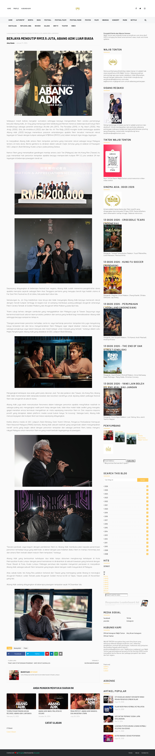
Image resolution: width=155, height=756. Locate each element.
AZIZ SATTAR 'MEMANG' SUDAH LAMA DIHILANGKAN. (127, 717)
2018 (126, 516)
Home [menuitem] (10, 20)
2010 (126, 546)
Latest (106, 671)
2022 (126, 501)
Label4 (106, 586)
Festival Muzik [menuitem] (75, 20)
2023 (126, 498)
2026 (126, 486)
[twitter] (140, 8)
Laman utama (11, 33)
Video (106, 668)
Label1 (106, 580)
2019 (126, 513)
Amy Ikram (10, 43)
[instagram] (144, 8)
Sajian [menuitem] (47, 26)
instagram (130, 621)
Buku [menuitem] (39, 20)
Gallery (106, 666)
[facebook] (136, 8)
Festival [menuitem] (47, 20)
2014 (126, 531)
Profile (16, 8)
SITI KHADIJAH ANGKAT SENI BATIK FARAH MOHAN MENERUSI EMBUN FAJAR (129, 698)
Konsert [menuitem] (115, 20)
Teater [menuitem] (65, 26)
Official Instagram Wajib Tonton (114, 633)
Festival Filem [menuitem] (60, 20)
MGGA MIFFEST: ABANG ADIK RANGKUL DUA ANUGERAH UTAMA (83, 712)
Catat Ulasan (11, 732)
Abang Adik (17, 648)
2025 (126, 490)
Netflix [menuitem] (134, 20)
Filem (18, 33)
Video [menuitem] (73, 26)
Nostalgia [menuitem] (12, 26)
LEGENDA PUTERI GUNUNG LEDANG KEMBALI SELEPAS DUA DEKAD (130, 727)
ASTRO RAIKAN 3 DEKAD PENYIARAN (127, 736)
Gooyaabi (37, 753)
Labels (106, 578)
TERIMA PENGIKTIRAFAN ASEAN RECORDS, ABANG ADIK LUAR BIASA (19, 712)
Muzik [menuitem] (125, 20)
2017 (126, 520)
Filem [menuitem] (96, 20)
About (106, 591)
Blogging (21, 753)
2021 (126, 505)
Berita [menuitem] (30, 20)
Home (9, 8)
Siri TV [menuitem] (55, 26)
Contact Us (145, 753)
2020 (126, 509)
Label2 (106, 582)
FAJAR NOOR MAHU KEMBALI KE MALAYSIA (129, 707)
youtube (106, 621)
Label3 (106, 584)
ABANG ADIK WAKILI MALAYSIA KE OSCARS (50, 712)
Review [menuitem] (37, 26)
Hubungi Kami (26, 8)
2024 (126, 494)
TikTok (129, 618)
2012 (126, 539)
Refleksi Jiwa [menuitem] (25, 26)
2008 (126, 554)
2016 (126, 524)
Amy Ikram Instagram (134, 633)
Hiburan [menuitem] (105, 20)
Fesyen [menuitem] (88, 20)
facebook (107, 618)
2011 (126, 543)
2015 (126, 528)
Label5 (106, 588)
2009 (126, 550)
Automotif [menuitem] (20, 20)
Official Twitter (109, 636)
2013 (126, 535)
